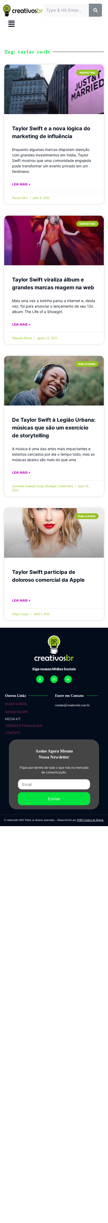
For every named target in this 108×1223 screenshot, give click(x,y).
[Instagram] (54, 679)
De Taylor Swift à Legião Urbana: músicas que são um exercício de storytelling (54, 428)
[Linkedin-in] (68, 679)
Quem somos (16, 704)
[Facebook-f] (40, 679)
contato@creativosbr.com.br (72, 705)
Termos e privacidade (23, 726)
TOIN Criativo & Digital (90, 820)
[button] (11, 24)
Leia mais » (21, 184)
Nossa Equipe (16, 712)
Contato (12, 733)
